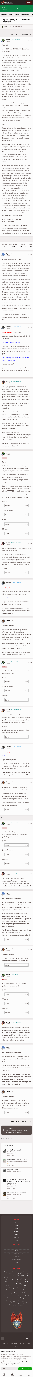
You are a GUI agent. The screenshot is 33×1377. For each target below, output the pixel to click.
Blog (16, 1234)
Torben (8, 620)
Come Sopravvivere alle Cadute (17, 1160)
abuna (6, 26)
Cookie (28, 1343)
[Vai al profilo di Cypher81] (3, 327)
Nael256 (9, 1161)
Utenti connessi (16, 1259)
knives (8, 381)
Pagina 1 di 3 (14, 35)
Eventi (16, 1262)
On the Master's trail (14, 1150)
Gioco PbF (19, 26)
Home (16, 1222)
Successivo (25, 35)
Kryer (7, 254)
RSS (17, 1346)
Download (16, 1237)
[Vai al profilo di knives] (3, 382)
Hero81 (9, 1152)
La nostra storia (16, 1248)
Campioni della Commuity (16, 1254)
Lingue (5, 1343)
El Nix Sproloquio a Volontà (20, 1161)
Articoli (16, 1225)
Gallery (16, 1240)
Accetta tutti (26, 1369)
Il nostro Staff (16, 1256)
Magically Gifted (12, 1170)
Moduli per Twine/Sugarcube (16, 1193)
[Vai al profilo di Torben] (3, 621)
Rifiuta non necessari (9, 1369)
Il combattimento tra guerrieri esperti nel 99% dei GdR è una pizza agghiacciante (18, 1181)
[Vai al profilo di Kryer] (3, 254)
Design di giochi (17, 1152)
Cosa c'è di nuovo (16, 1251)
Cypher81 (9, 327)
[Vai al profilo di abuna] (2, 27)
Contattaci (21, 1343)
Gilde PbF (16, 1231)
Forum (16, 1228)
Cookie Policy (25, 1362)
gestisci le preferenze (12, 1364)
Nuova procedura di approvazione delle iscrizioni (14, 9)
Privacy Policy (13, 1343)
